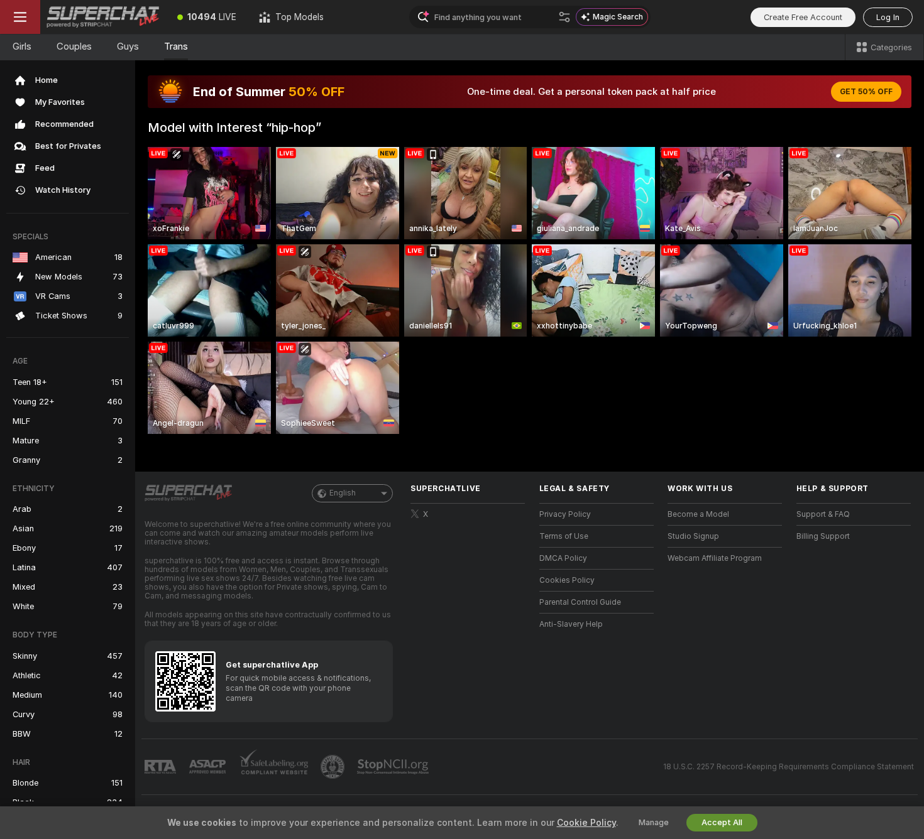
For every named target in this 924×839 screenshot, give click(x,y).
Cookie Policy (586, 823)
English (342, 493)
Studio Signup (693, 536)
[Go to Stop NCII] (394, 766)
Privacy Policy (565, 514)
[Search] (564, 17)
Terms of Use (563, 536)
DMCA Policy (563, 558)
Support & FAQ (823, 514)
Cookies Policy (567, 580)
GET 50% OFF (866, 91)
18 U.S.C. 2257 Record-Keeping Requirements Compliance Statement (788, 766)
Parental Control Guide (580, 602)
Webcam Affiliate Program (715, 558)
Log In (887, 17)
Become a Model (698, 514)
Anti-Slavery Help (571, 624)
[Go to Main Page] (103, 17)
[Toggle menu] (20, 17)
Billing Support (823, 536)
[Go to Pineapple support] (334, 767)
